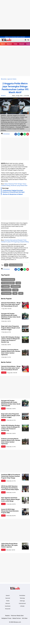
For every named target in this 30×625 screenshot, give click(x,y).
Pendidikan (22, 595)
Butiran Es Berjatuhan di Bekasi (13, 194)
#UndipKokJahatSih (8, 283)
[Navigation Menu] (28, 40)
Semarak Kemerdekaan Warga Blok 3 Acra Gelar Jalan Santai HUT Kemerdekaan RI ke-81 (11, 304)
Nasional (9, 44)
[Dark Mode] (25, 40)
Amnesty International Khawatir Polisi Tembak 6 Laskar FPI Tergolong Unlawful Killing (15, 241)
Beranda (3, 79)
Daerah (3, 44)
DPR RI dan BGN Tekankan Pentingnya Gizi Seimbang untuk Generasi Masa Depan (10, 487)
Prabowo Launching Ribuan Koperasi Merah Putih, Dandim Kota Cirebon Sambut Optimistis (10, 352)
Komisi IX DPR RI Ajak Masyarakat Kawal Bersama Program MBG (10, 510)
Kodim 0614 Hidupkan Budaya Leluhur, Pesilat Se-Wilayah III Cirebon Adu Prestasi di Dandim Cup (10, 339)
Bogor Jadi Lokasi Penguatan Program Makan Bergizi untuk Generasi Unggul (10, 327)
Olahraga (22, 600)
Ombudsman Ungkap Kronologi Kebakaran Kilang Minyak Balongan (13, 191)
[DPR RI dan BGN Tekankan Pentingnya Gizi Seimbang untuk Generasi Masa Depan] (25, 488)
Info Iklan (24, 618)
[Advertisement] (15, 14)
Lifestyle (22, 606)
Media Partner (16, 618)
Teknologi (22, 598)
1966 (15, 293)
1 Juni (18, 283)
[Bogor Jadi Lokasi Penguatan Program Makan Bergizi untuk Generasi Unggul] (25, 328)
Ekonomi (21, 44)
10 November (16, 286)
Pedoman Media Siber (17, 615)
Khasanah (7, 608)
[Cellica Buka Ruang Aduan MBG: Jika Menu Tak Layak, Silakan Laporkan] (25, 546)
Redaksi (3, 95)
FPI (6, 265)
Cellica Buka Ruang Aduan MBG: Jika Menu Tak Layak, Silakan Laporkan (9, 545)
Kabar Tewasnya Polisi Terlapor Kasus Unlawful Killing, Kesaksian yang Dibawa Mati (14, 184)
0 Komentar (6, 134)
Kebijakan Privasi (6, 618)
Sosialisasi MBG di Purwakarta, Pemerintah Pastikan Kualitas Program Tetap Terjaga (10, 476)
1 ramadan (5, 286)
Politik (15, 44)
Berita (3, 408)
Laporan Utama (11, 79)
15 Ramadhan (6, 290)
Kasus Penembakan (16, 265)
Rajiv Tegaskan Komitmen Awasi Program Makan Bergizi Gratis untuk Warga (10, 499)
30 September (6, 293)
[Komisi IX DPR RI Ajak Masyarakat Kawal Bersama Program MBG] (25, 511)
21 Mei (15, 290)
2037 (20, 293)
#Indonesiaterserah (8, 279)
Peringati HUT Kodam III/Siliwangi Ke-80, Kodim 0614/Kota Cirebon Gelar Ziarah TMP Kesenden (10, 316)
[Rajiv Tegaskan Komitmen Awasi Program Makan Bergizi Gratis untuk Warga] (25, 500)
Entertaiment (22, 603)
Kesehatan (7, 606)
